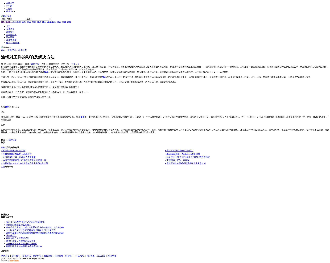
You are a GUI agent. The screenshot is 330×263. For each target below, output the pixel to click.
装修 (24, 22)
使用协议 (37, 256)
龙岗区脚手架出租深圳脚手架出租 (21, 244)
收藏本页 (10, 3)
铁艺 (14, 140)
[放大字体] (2, 64)
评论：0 (75, 64)
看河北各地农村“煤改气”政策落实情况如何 (25, 222)
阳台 (64, 22)
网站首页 (5, 256)
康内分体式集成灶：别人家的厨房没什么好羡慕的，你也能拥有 (35, 227)
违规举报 (112, 256)
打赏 (3, 142)
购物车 (9, 11)
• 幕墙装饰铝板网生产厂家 (13, 150)
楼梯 (10, 140)
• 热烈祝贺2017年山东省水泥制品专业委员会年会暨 (24, 163)
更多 (4, 147)
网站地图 (59, 256)
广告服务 (80, 256)
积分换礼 (91, 256)
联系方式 (26, 256)
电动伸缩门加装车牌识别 (17, 238)
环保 (34, 22)
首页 (3, 50)
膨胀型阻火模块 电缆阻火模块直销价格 (24, 246)
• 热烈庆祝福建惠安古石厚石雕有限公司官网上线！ (24, 160)
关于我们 (16, 256)
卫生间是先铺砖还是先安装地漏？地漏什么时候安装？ (31, 230)
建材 (44, 22)
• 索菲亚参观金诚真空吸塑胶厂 (179, 150)
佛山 (29, 22)
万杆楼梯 (16, 22)
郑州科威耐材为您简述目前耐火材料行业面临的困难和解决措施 (35, 233)
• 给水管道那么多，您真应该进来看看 (18, 157)
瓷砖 (69, 22)
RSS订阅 (101, 256)
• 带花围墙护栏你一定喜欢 (177, 160)
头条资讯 (12, 50)
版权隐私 (48, 256)
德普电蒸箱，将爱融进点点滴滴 (20, 241)
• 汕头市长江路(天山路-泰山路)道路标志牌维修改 (187, 157)
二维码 (9, 9)
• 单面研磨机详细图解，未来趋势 (16, 154)
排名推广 (69, 256)
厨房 (59, 22)
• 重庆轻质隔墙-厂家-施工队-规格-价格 (182, 154)
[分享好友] (6, 47)
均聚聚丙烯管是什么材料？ (18, 225)
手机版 (9, 6)
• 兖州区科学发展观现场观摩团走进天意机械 (185, 163)
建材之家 (35, 64)
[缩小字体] (5, 64)
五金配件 (51, 22)
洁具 (39, 22)
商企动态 (22, 50)
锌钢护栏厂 (11, 235)
